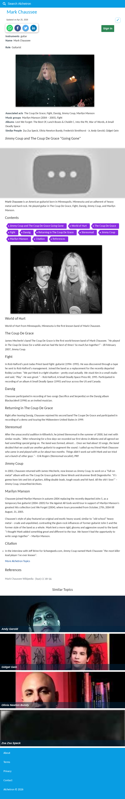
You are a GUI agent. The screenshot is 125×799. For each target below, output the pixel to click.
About (7, 753)
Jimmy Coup (108, 232)
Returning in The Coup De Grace (56, 232)
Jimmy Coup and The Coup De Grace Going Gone (37, 226)
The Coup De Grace (105, 226)
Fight (12, 232)
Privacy (7, 771)
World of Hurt (79, 226)
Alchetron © (13, 789)
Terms (7, 762)
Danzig (26, 232)
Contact (8, 780)
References (59, 239)
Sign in (107, 28)
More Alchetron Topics (17, 561)
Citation (40, 239)
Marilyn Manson (19, 239)
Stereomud (88, 232)
